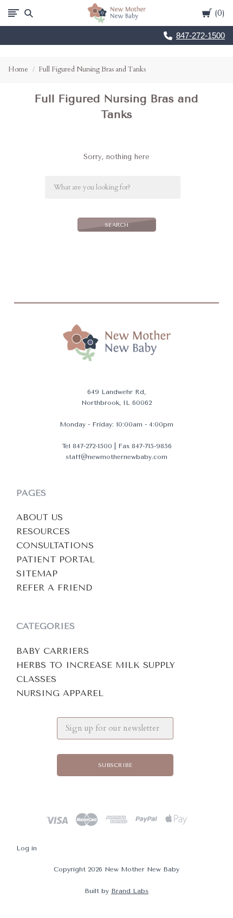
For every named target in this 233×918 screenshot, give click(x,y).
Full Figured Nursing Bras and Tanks (92, 69)
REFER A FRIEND (54, 587)
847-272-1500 (200, 35)
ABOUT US (39, 517)
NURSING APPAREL (59, 693)
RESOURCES (43, 531)
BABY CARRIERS (52, 651)
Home (18, 69)
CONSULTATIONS (55, 545)
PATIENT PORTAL (55, 559)
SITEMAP (36, 573)
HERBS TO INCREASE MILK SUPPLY (95, 665)
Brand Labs (129, 891)
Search (117, 225)
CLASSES (36, 679)
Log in (26, 848)
